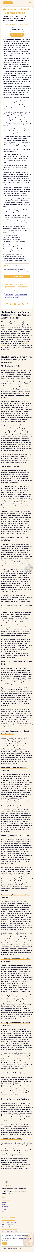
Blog (3, 1211)
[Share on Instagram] (19, 303)
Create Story (7, 3)
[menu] (30, 3)
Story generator (6, 1209)
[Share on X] (23, 303)
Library (4, 1202)
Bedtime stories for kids (8, 1220)
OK (5, 1243)
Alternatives (5, 1206)
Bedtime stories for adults (9, 1222)
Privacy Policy (22, 1238)
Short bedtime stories (7, 1224)
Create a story (6, 1200)
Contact (4, 1213)
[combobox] (17, 29)
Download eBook (18, 276)
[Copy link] (7, 303)
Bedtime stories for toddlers (9, 1231)
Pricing (4, 1204)
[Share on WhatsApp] (11, 303)
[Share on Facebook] (15, 303)
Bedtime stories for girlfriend (9, 1229)
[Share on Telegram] (27, 303)
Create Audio (16, 35)
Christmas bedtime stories (9, 1226)
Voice (12, 27)
